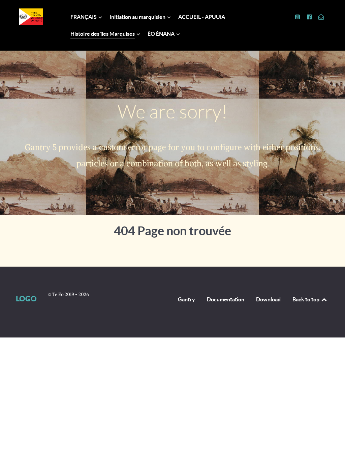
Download (268, 299)
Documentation (225, 299)
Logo (26, 298)
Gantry (186, 299)
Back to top (306, 299)
